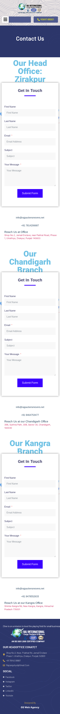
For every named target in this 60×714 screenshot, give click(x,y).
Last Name (10, 121)
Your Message (11, 164)
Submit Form (30, 193)
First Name (10, 106)
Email (7, 135)
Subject (8, 150)
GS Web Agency (30, 707)
